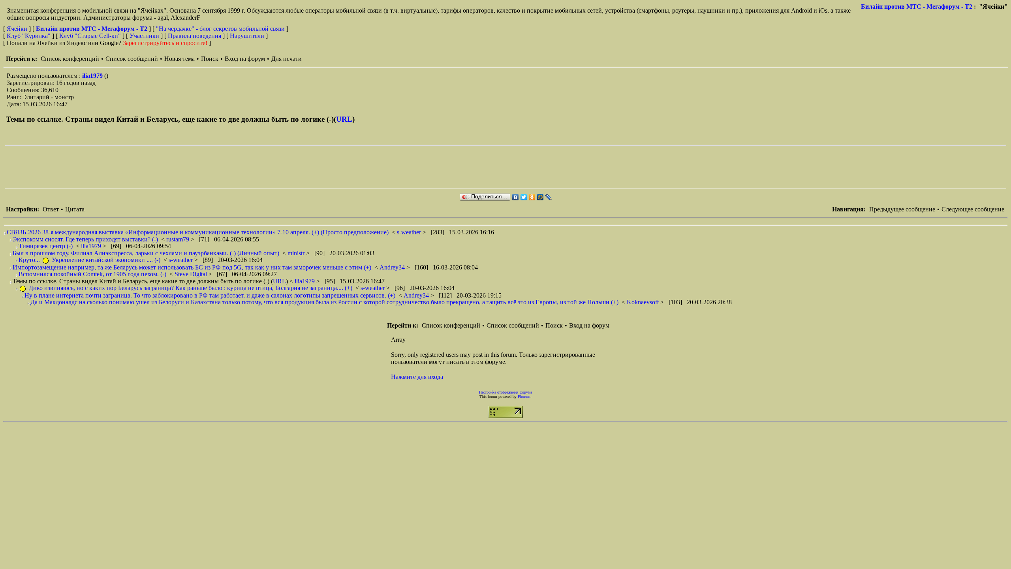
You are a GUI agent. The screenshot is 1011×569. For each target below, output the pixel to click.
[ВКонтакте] (515, 197)
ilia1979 (93, 75)
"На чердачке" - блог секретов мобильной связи (220, 28)
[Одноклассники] (532, 197)
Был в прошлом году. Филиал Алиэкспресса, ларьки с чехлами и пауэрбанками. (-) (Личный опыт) (146, 253)
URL (344, 119)
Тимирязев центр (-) (46, 246)
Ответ (51, 209)
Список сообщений (131, 58)
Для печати (286, 58)
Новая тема (179, 58)
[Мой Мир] (540, 197)
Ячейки (18, 28)
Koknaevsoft (643, 302)
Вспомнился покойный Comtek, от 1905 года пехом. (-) (92, 274)
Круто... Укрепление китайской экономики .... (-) (89, 259)
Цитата (75, 209)
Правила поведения (194, 35)
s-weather (410, 232)
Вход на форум (245, 58)
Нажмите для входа (417, 376)
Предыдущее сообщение (902, 209)
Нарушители (247, 35)
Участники (144, 35)
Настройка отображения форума (505, 392)
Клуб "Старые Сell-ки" (90, 35)
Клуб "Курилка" (29, 35)
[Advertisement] (148, 167)
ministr (297, 253)
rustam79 (178, 239)
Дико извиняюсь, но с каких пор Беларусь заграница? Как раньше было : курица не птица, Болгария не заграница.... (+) (189, 287)
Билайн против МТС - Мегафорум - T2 (916, 6)
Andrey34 (393, 267)
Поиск (209, 58)
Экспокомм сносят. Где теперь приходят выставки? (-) (85, 239)
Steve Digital (192, 274)
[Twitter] (524, 197)
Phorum (524, 396)
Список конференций (70, 58)
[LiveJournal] (549, 197)
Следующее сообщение (972, 209)
